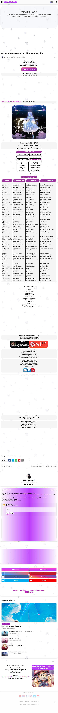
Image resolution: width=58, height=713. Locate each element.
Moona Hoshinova (16, 101)
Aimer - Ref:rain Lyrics (13, 638)
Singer (8, 101)
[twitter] (27, 484)
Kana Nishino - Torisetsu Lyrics (15, 645)
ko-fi (16, 573)
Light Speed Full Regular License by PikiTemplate (15, 676)
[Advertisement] (29, 39)
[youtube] (30, 484)
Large (34, 177)
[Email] (22, 460)
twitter (16, 580)
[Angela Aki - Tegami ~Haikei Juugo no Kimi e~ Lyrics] (5, 633)
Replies (9, 514)
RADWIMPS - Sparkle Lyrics (11, 626)
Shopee (19, 500)
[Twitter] (13, 460)
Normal (29, 177)
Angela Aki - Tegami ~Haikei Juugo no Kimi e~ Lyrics (20, 631)
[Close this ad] (55, 702)
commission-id (43, 569)
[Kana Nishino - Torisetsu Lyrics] (5, 647)
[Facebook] (9, 460)
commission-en (15, 569)
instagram (44, 577)
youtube (44, 580)
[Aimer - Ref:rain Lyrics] (5, 640)
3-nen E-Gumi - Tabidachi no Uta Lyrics (17, 652)
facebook (16, 577)
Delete (11, 513)
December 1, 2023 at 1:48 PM (12, 505)
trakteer (44, 573)
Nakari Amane (28, 480)
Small (23, 177)
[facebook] (25, 484)
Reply (7, 513)
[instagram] (32, 484)
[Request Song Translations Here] (29, 71)
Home (3, 101)
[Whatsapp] (16, 460)
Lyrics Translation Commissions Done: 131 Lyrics (29, 591)
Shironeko (9, 504)
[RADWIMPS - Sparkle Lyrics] (29, 612)
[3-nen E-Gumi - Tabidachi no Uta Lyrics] (5, 653)
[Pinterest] (19, 460)
